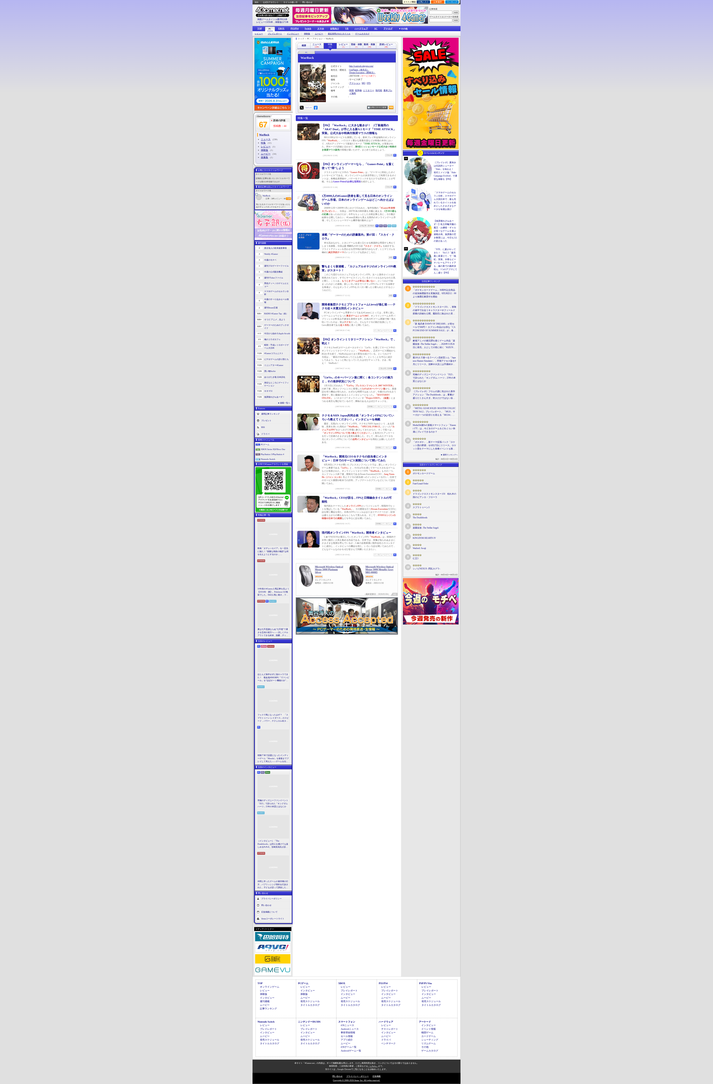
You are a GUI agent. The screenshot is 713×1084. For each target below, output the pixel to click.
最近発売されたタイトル (339, 34)
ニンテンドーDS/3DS (309, 1021)
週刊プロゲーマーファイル (276, 266)
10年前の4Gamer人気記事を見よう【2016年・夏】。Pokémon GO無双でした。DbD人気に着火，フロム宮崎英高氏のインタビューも (273, 592)
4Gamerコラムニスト (273, 353)
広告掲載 (376, 1076)
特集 (263, 142)
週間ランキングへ (450, 455)
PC (269, 29)
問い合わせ (307, 2)
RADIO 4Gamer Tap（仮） (276, 313)
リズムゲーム (428, 1043)
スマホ (320, 28)
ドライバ (265, 434)
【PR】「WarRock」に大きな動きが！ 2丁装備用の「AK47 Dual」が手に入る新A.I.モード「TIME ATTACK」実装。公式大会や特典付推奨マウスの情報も (359, 129)
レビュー (259, 34)
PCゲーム (265, 444)
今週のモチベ (270, 260)
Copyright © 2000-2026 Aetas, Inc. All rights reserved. (356, 1080)
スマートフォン (346, 1021)
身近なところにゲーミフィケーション (276, 384)
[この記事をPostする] (302, 108)
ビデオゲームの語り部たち (276, 359)
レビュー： (280, 199)
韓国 (351, 90)
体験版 (307, 34)
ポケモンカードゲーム (424, 473)
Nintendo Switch (268, 459)
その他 (425, 1047)
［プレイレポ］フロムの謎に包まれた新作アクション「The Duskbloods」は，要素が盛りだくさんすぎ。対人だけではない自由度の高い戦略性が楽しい (434, 395)
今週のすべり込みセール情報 (276, 301)
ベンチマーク (388, 1043)
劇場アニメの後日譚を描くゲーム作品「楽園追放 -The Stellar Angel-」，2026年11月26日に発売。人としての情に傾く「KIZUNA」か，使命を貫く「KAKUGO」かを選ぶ (434, 344)
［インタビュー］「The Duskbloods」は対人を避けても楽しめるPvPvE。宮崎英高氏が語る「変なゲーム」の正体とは (273, 844)
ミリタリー (368, 90)
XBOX (281, 28)
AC (375, 28)
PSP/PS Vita (425, 983)
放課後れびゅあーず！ (274, 397)
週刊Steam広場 (271, 308)
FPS (369, 83)
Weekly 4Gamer (271, 254)
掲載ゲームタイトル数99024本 (272, 19)
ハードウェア (361, 28)
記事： (270, 199)
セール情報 (347, 1036)
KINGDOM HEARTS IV (424, 538)
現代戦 (378, 90)
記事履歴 (438, 2)
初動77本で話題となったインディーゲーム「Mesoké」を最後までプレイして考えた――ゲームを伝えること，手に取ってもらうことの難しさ (273, 758)
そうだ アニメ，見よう (274, 319)
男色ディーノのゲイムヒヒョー (276, 285)
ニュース (266, 139)
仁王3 (415, 558)
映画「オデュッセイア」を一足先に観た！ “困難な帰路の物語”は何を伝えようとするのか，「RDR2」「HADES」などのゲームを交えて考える (273, 551)
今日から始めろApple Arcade (277, 333)
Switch (308, 28)
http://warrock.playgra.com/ (361, 66)
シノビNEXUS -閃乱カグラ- (426, 568)
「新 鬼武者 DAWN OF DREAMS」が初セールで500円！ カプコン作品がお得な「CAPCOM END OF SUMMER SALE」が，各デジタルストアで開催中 (434, 327)
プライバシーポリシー (271, 898)
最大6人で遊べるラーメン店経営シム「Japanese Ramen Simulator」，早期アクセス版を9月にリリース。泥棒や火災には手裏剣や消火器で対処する (434, 361)
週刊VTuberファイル (273, 278)
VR (347, 28)
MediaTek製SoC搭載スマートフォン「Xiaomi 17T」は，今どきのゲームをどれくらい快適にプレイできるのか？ (434, 428)
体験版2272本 (282, 22)
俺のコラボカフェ (272, 339)
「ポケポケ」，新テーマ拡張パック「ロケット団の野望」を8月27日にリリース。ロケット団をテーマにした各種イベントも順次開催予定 (434, 445)
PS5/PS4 (295, 28)
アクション (354, 83)
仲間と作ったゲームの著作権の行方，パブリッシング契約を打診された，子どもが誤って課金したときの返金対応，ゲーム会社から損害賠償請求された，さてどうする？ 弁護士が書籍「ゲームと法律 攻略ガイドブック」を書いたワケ (273, 884)
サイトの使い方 (290, 2)
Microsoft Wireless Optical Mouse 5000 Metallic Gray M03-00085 (379, 569)
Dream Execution (356, 72)
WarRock (266, 196)
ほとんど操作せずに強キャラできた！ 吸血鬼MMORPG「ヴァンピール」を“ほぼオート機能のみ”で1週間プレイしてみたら (273, 677)
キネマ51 (268, 391)
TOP (259, 28)
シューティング (429, 1039)
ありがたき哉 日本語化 (274, 377)
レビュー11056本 (264, 22)
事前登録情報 (348, 1032)
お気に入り (423, 2)
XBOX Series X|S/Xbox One (273, 449)
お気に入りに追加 (378, 107)
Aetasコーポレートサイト (272, 918)
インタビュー (293, 34)
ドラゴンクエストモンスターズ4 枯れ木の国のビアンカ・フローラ (434, 495)
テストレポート (389, 1029)
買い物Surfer (270, 371)
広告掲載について (269, 912)
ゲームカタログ (362, 34)
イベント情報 (428, 1029)
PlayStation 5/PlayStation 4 (272, 454)
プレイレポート (275, 34)
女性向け (334, 28)
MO (363, 83)
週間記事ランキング (270, 414)
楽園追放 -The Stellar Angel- (426, 527)
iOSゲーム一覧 (348, 1047)
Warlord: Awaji (419, 548)
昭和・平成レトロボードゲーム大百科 (276, 346)
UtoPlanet (353, 70)
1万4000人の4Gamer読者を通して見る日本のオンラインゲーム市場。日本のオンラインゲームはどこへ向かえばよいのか (358, 199)
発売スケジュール (310, 1001)
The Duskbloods (420, 517)
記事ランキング (268, 1008)
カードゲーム (428, 1036)
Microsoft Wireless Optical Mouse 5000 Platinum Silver (329, 569)
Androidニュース (350, 1029)
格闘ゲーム (427, 1032)
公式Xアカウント (271, 2)
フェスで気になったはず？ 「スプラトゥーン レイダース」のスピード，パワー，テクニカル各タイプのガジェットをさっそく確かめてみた (273, 718)
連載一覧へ (285, 403)
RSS (256, 2)
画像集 (264, 157)
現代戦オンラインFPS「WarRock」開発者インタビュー (356, 532)
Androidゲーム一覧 (351, 1050)
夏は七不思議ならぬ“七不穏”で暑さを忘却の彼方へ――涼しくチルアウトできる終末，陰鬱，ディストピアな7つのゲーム (273, 632)
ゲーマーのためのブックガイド (276, 326)
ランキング (452, 2)
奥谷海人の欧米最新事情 (275, 248)
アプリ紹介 (347, 1039)
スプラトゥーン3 (421, 507)
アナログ (388, 28)
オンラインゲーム (269, 986)
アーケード (425, 1021)
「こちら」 (373, 1066)
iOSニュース (347, 1025)
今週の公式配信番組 (273, 272)
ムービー (319, 34)
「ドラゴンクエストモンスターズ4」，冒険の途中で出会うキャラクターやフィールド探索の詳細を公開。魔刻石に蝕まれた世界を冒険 (434, 310)
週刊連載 (265, 1001)
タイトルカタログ (310, 1005)
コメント (308, 108)
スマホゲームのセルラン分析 (276, 293)
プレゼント (266, 420)
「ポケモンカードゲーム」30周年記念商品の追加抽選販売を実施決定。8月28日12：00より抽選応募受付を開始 (434, 293)
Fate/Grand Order (420, 483)
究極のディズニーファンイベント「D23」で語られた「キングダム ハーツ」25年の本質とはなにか (273, 803)
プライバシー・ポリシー (357, 1076)
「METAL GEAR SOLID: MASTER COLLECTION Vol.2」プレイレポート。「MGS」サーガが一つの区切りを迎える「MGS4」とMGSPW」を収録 (434, 412)
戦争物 (358, 90)
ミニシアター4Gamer (273, 365)
